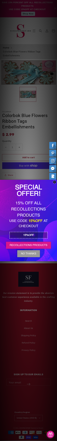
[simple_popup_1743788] (50, 434)
